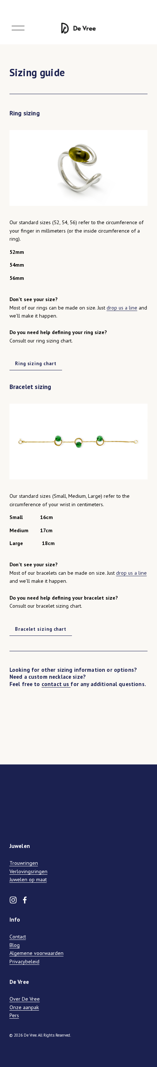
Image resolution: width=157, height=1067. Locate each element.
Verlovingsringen (28, 871)
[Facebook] (24, 900)
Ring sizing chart (35, 363)
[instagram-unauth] (13, 900)
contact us (56, 684)
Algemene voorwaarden (36, 953)
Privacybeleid (24, 961)
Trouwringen (23, 863)
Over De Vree (24, 999)
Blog (14, 945)
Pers (14, 1015)
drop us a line (122, 307)
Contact (17, 936)
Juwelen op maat (28, 879)
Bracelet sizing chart (40, 629)
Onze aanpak (24, 1007)
